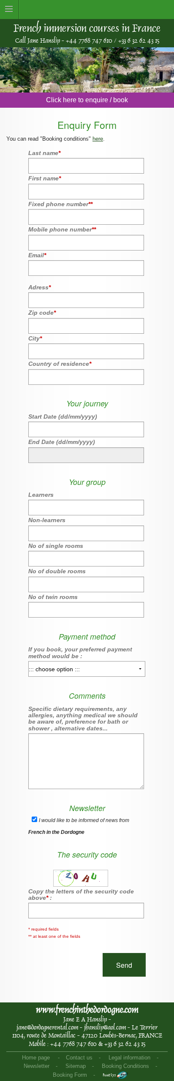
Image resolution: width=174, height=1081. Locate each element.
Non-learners (46, 520)
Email (37, 255)
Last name (44, 153)
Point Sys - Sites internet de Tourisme (115, 1075)
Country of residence (59, 363)
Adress (39, 287)
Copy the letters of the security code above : (81, 894)
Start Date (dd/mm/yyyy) (62, 416)
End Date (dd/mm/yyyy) (61, 441)
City (35, 338)
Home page (36, 1057)
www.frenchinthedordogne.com (87, 1009)
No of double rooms (57, 571)
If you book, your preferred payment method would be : (80, 652)
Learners (41, 494)
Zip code (42, 312)
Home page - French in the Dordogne (140, 10)
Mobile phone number (62, 229)
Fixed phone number (60, 204)
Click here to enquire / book (87, 99)
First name (44, 178)
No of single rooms (55, 545)
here (97, 139)
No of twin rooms (53, 597)
